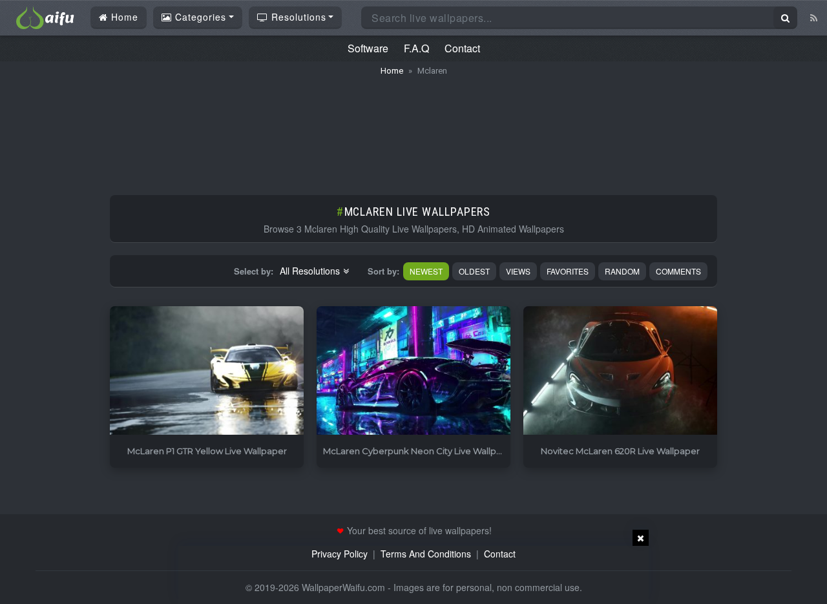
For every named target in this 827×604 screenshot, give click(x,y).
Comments (678, 271)
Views (518, 271)
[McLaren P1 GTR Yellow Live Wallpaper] (207, 371)
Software (368, 48)
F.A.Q (416, 48)
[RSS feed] (813, 17)
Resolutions (297, 16)
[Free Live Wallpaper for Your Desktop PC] (45, 16)
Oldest (474, 271)
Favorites (568, 271)
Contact (462, 48)
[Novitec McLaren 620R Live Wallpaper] (620, 371)
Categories (199, 16)
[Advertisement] (413, 129)
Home (123, 16)
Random (622, 271)
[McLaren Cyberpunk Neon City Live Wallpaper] (413, 371)
